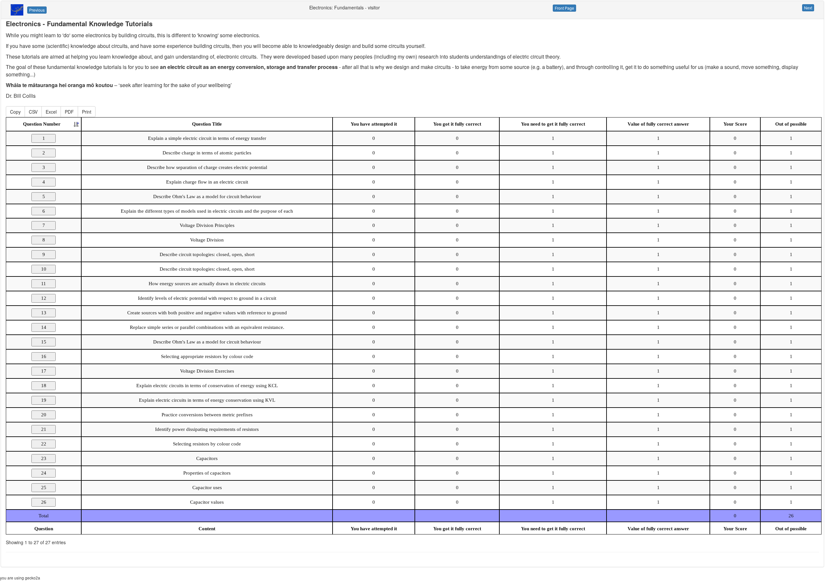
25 (43, 487)
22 (43, 443)
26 (43, 502)
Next (808, 7)
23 (43, 458)
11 (43, 283)
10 (43, 269)
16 (43, 356)
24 (43, 473)
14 (43, 327)
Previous (37, 10)
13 (43, 312)
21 (43, 429)
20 (43, 414)
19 (43, 400)
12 (43, 298)
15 (43, 341)
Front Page (564, 8)
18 (43, 385)
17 (43, 371)
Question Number (42, 124)
